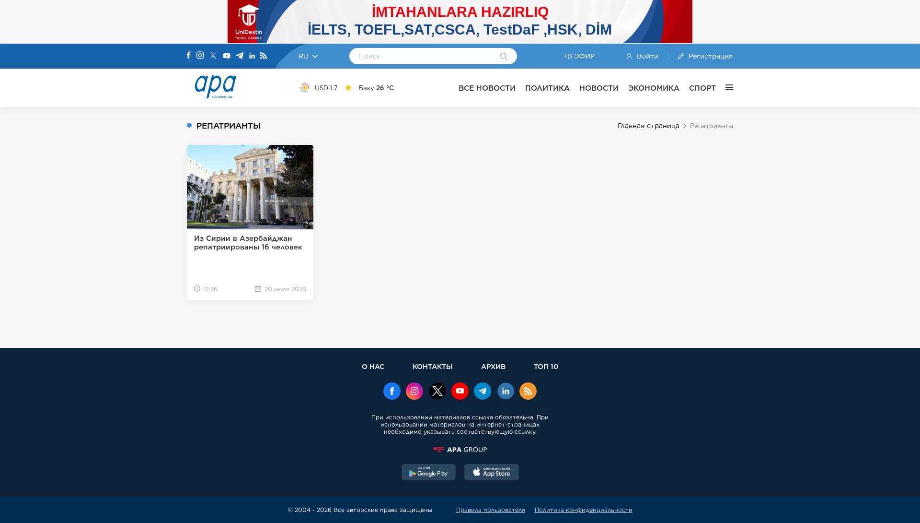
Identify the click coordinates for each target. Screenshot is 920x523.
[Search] (503, 57)
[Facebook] (189, 56)
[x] (437, 392)
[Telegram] (239, 56)
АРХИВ (493, 366)
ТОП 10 (546, 366)
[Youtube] (226, 56)
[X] (213, 56)
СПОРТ (702, 88)
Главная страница (648, 126)
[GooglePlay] (429, 473)
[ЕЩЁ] (724, 87)
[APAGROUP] (460, 449)
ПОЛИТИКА (547, 88)
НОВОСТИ (599, 88)
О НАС (373, 366)
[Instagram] (200, 56)
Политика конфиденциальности (583, 509)
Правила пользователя (490, 509)
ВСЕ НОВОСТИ (487, 88)
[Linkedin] (252, 56)
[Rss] (263, 56)
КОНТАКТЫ (433, 366)
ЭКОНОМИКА (653, 88)
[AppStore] (491, 473)
